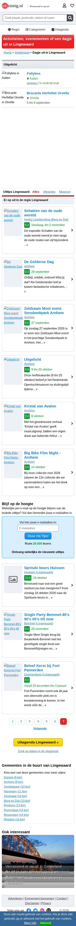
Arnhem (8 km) (13, 781)
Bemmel (38, 623)
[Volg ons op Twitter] (35, 910)
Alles (35, 191)
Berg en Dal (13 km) (17, 800)
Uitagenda (61, 29)
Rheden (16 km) (14, 819)
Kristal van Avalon (40, 406)
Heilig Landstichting (46, 219)
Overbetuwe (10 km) (17, 786)
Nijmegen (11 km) (15, 791)
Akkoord (45, 923)
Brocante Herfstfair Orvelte (48, 93)
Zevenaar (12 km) (15, 796)
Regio (15, 29)
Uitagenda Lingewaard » (38, 742)
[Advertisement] (38, 148)
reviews (32, 83)
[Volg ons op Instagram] (42, 910)
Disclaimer (32, 903)
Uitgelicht (32, 359)
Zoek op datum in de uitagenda (38, 751)
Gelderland (22, 52)
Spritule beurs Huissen (44, 568)
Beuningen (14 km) (16, 814)
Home (8, 52)
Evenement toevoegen (39, 898)
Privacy (46, 903)
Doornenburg (42, 674)
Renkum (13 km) (14, 805)
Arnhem (29, 266)
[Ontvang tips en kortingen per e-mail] (48, 910)
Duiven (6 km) (13, 777)
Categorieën (36, 29)
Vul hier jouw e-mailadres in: (38, 522)
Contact (61, 898)
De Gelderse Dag (39, 262)
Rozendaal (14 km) (16, 810)
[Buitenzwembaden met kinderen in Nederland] (38, 886)
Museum (64, 191)
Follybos (33, 73)
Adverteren (15, 898)
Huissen (38, 572)
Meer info (30, 923)
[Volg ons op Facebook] (28, 910)
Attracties (49, 191)
